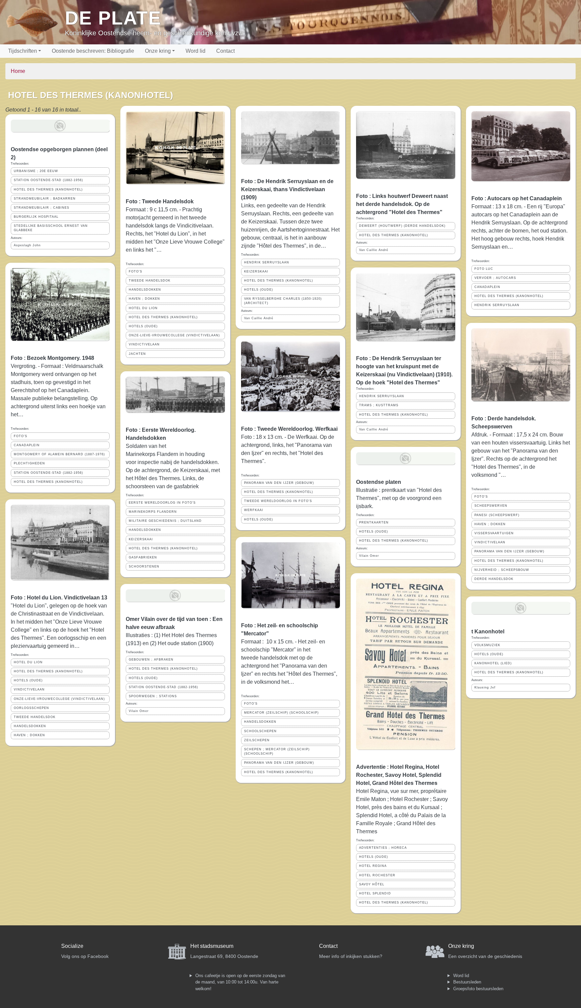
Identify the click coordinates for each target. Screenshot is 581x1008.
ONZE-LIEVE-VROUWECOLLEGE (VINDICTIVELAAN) (59, 699)
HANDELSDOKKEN (30, 726)
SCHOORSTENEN (144, 566)
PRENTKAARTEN (374, 522)
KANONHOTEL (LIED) (493, 663)
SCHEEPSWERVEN (490, 505)
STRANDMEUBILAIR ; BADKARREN (45, 198)
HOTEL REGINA (373, 866)
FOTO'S (20, 436)
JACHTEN (137, 353)
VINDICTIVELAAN (29, 689)
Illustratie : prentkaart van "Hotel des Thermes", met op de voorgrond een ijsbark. (399, 498)
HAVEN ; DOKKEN (29, 735)
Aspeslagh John (27, 245)
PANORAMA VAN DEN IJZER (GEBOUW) (279, 483)
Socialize (72, 946)
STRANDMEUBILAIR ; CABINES (41, 207)
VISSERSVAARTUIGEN (494, 533)
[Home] (35, 22)
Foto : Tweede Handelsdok (160, 201)
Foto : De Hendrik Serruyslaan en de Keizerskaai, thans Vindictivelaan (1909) (287, 189)
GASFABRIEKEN (143, 557)
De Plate (113, 18)
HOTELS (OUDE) (28, 680)
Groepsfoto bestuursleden (478, 988)
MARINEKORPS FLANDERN (153, 511)
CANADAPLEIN (27, 445)
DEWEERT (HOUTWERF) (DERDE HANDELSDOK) (402, 225)
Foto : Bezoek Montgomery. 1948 (52, 358)
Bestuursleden (467, 981)
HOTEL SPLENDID (375, 893)
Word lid (195, 51)
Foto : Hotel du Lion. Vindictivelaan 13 (59, 597)
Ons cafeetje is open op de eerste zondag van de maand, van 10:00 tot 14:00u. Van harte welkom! (240, 982)
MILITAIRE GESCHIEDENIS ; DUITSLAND (165, 520)
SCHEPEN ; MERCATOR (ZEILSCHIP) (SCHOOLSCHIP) (277, 751)
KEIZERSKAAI (141, 539)
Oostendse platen (378, 482)
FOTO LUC (483, 268)
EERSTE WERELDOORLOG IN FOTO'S (162, 502)
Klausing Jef (485, 687)
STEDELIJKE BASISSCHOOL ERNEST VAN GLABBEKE (51, 228)
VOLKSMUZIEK (487, 645)
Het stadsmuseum (211, 946)
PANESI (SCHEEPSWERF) (496, 515)
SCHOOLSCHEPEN (260, 731)
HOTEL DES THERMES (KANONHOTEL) (48, 189)
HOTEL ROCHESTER (377, 875)
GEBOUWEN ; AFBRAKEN (151, 659)
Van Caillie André (258, 318)
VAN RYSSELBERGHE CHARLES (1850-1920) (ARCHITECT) (283, 301)
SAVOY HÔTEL (371, 884)
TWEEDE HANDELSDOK (34, 717)
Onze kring (158, 51)
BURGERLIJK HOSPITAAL (36, 216)
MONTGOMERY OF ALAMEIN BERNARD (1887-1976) (59, 454)
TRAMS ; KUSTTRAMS (378, 405)
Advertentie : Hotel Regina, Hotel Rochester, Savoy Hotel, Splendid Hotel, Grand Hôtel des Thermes (398, 775)
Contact (225, 51)
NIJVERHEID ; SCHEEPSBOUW (501, 570)
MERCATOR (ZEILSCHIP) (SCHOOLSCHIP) (281, 712)
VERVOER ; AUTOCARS (495, 278)
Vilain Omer (139, 711)
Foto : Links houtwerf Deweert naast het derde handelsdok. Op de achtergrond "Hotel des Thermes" (402, 204)
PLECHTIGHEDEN (29, 463)
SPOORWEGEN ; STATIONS (153, 696)
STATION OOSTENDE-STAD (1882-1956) (48, 180)
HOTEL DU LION (28, 662)
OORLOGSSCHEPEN (31, 708)
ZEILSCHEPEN (257, 740)
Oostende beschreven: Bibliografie (93, 51)
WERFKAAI (253, 510)
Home (18, 71)
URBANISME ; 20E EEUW (36, 171)
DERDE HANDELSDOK (493, 579)
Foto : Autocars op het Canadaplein (516, 198)
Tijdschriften (22, 51)
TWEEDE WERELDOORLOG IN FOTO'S (278, 501)
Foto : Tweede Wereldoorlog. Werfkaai (289, 429)
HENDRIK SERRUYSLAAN (266, 262)
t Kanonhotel (487, 631)
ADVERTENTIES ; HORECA (383, 847)
